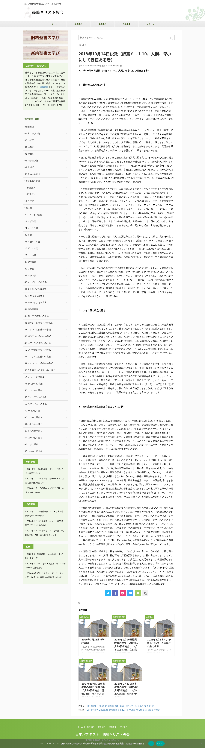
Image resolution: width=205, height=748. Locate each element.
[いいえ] (201, 743)
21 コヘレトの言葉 (33, 214)
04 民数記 (29, 147)
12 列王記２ (30, 194)
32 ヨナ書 (29, 268)
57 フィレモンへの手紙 (35, 397)
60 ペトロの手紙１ (33, 417)
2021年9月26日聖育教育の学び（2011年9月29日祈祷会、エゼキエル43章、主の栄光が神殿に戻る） (126, 646)
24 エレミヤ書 (31, 228)
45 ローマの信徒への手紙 (36, 316)
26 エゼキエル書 (32, 241)
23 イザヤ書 (30, 221)
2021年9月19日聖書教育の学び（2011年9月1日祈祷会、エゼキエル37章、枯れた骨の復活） (126, 690)
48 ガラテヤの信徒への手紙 (37, 336)
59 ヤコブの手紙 (32, 410)
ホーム (54, 24)
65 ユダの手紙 (31, 444)
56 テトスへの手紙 (33, 390)
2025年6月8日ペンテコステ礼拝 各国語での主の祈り (159, 643)
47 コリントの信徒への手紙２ (38, 329)
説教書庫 (126, 24)
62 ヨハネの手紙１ (33, 431)
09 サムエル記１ (32, 174)
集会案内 (102, 24)
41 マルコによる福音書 (35, 289)
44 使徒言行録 (31, 309)
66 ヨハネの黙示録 (33, 451)
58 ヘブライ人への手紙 (35, 404)
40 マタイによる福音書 (35, 282)
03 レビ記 (29, 140)
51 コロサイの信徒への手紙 (37, 356)
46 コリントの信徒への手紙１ (38, 322)
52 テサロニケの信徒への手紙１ (39, 363)
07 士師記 (29, 167)
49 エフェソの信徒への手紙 (37, 343)
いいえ (160, 743)
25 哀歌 (28, 235)
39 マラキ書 (30, 275)
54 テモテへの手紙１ (34, 377)
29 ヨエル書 (30, 255)
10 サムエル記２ (32, 180)
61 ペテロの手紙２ (33, 424)
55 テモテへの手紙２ (34, 383)
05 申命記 (29, 153)
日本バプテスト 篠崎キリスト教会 (102, 734)
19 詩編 (28, 208)
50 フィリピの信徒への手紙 (37, 349)
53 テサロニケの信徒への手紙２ (39, 370)
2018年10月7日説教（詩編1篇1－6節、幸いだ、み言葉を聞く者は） (121, 706)
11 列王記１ (30, 187)
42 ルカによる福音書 (34, 295)
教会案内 (78, 24)
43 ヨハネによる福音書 (35, 302)
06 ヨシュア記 (31, 160)
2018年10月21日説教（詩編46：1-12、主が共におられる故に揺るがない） (125, 709)
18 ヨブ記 (29, 201)
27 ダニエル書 (31, 248)
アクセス (150, 24)
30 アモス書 (30, 262)
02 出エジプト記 (32, 133)
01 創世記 (29, 126)
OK (151, 743)
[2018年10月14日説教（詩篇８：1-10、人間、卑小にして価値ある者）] (130, 593)
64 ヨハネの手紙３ (33, 437)
